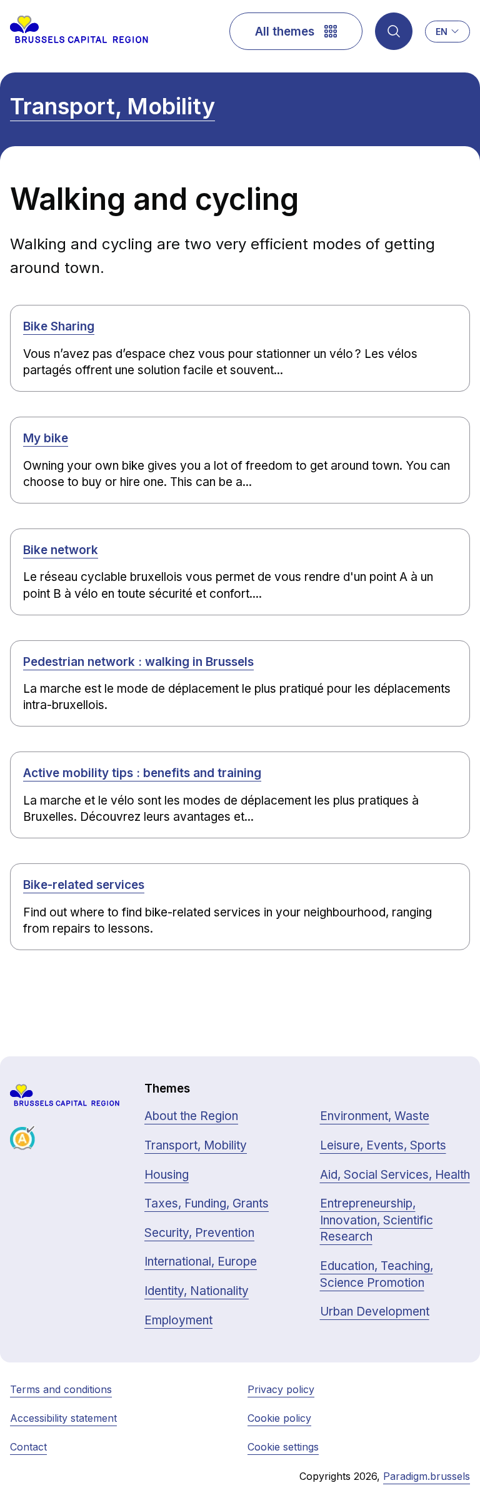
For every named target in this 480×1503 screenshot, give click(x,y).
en (442, 31)
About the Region (191, 1116)
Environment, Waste (374, 1116)
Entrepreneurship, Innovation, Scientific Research (376, 1220)
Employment (178, 1320)
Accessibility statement (63, 1418)
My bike (45, 438)
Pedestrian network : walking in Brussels (138, 662)
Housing (166, 1175)
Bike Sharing (58, 326)
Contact (28, 1447)
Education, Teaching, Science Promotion (376, 1274)
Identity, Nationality (196, 1291)
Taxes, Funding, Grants (206, 1203)
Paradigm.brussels (426, 1476)
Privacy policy (281, 1389)
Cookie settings (283, 1447)
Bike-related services (83, 885)
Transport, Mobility (112, 106)
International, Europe (200, 1261)
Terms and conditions (61, 1389)
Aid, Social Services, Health (395, 1175)
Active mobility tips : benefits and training (142, 773)
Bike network (60, 550)
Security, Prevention (199, 1233)
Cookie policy (279, 1418)
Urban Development (374, 1311)
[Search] (393, 31)
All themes (284, 31)
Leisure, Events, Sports (383, 1145)
